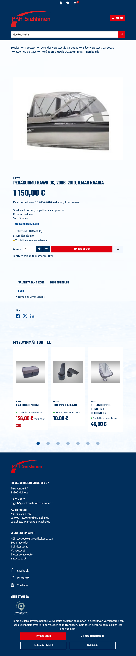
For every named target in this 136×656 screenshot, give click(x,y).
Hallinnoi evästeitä (43, 645)
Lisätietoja (92, 645)
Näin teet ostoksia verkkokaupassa (32, 538)
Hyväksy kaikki (43, 636)
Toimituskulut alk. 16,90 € (26, 224)
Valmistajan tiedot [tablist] (31, 282)
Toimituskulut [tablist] (59, 282)
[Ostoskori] (74, 3)
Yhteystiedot (18, 558)
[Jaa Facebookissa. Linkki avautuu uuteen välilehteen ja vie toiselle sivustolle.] (19, 316)
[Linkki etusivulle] (31, 19)
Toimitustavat (19, 546)
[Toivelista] (68, 3)
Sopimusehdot (19, 542)
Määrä (17, 249)
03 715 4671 (18, 499)
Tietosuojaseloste (22, 554)
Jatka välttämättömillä (92, 636)
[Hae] (121, 34)
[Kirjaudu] (61, 3)
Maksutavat (18, 550)
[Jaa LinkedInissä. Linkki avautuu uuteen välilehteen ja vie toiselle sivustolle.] (33, 316)
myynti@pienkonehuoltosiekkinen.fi (32, 503)
